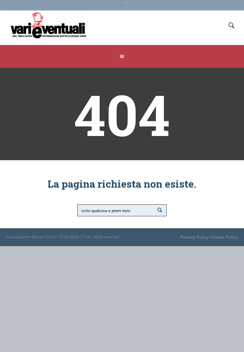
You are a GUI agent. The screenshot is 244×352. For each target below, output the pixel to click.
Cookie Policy (224, 237)
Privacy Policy (194, 237)
